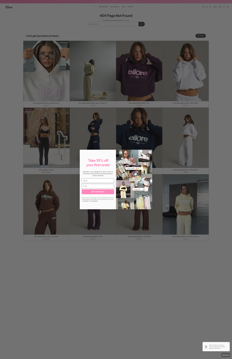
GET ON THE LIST (97, 192)
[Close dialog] (150, 152)
